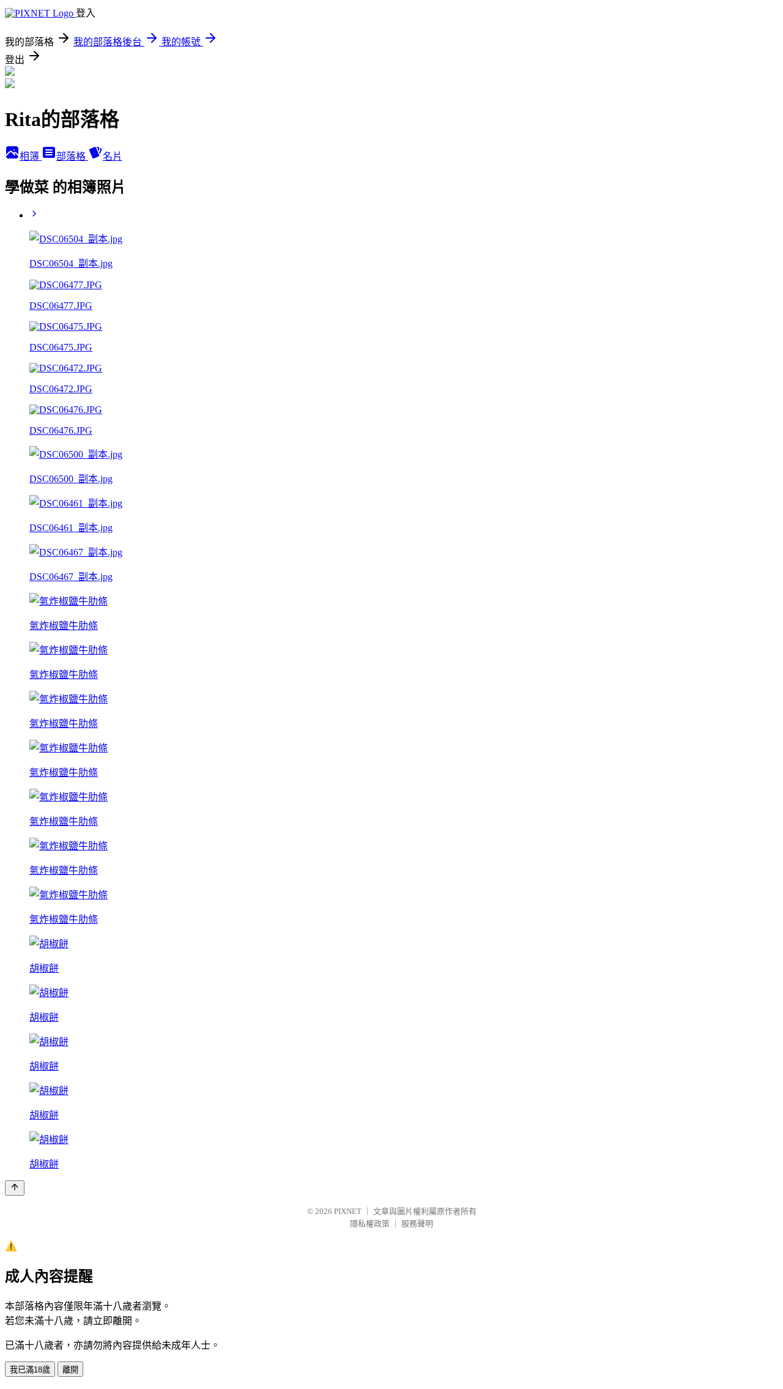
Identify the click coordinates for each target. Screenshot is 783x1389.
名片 (112, 156)
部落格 (72, 156)
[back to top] (14, 1188)
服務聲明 (417, 1223)
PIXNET (348, 1211)
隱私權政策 (370, 1223)
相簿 (31, 156)
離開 (70, 1369)
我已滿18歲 (30, 1369)
